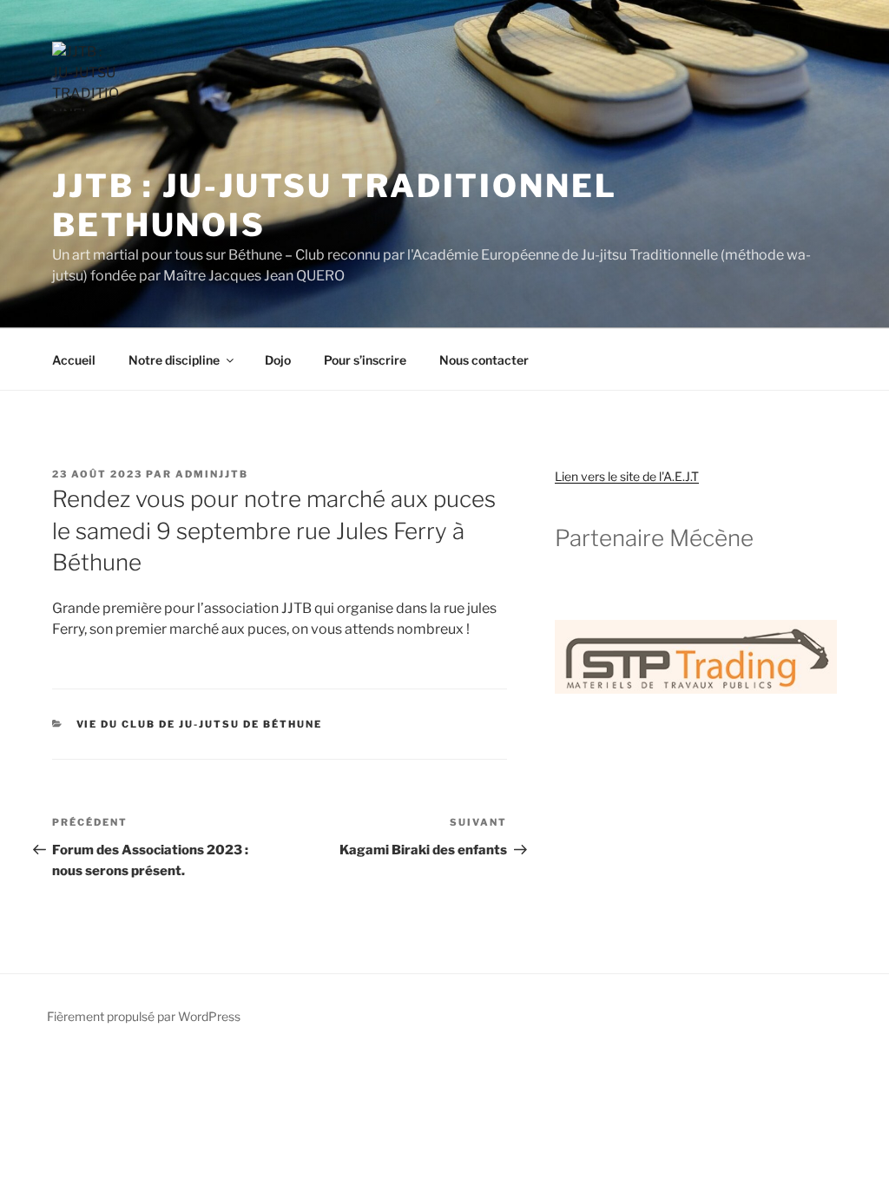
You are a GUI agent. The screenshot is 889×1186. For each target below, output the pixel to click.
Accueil (73, 360)
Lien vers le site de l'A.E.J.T (627, 476)
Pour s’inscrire (365, 360)
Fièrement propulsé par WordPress (143, 1016)
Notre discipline (174, 360)
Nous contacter (484, 360)
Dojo (278, 360)
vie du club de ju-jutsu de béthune (199, 724)
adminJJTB (211, 474)
